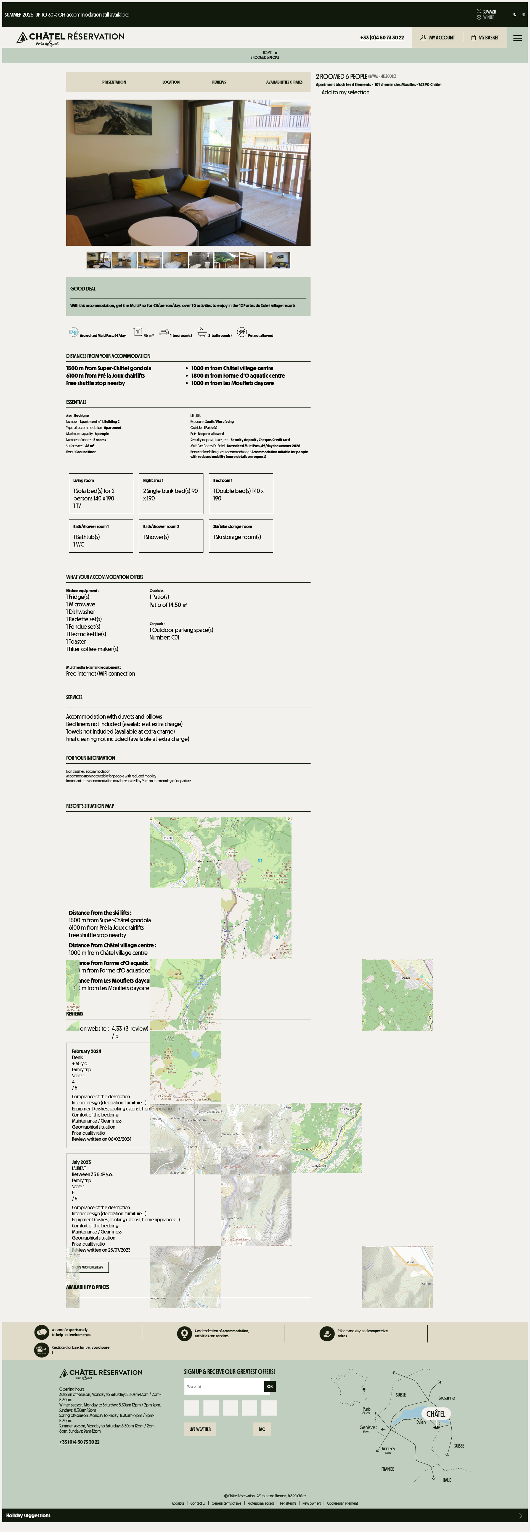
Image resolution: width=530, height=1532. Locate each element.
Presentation (114, 82)
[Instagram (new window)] (211, 1408)
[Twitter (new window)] (230, 1408)
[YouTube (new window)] (249, 1408)
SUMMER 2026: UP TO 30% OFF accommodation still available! (67, 14)
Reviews (219, 82)
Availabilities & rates (284, 82)
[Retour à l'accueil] (70, 39)
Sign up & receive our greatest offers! (229, 1372)
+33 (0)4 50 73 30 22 (382, 37)
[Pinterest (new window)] (269, 1408)
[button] (485, 37)
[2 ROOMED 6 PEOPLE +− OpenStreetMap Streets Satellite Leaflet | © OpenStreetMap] (188, 858)
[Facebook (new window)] (191, 1408)
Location (171, 82)
